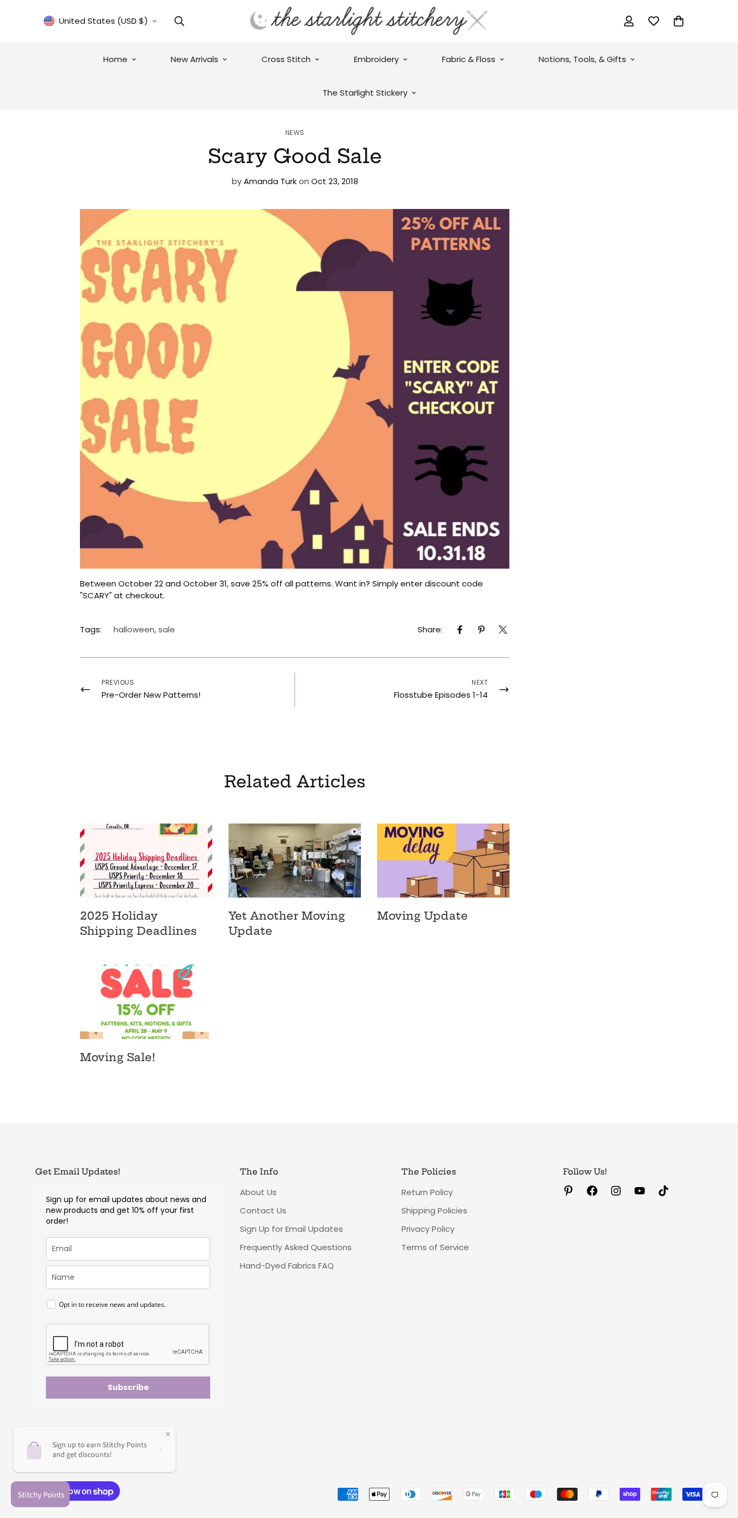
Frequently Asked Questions (296, 1247)
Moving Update (422, 915)
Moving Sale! (117, 1057)
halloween (134, 629)
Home (115, 59)
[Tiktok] (663, 1190)
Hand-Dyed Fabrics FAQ (287, 1265)
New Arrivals (194, 59)
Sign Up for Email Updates (291, 1228)
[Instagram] (615, 1190)
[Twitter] (503, 629)
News (295, 132)
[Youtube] (639, 1190)
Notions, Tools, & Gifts (582, 59)
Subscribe (128, 1387)
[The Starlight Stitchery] (369, 21)
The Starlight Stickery (365, 92)
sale (166, 629)
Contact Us (263, 1210)
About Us (258, 1192)
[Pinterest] (481, 629)
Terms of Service (435, 1247)
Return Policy (427, 1192)
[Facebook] (459, 629)
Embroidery (376, 59)
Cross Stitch (286, 59)
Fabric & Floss (468, 59)
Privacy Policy (427, 1228)
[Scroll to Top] (717, 1459)
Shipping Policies (434, 1210)
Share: (430, 629)
